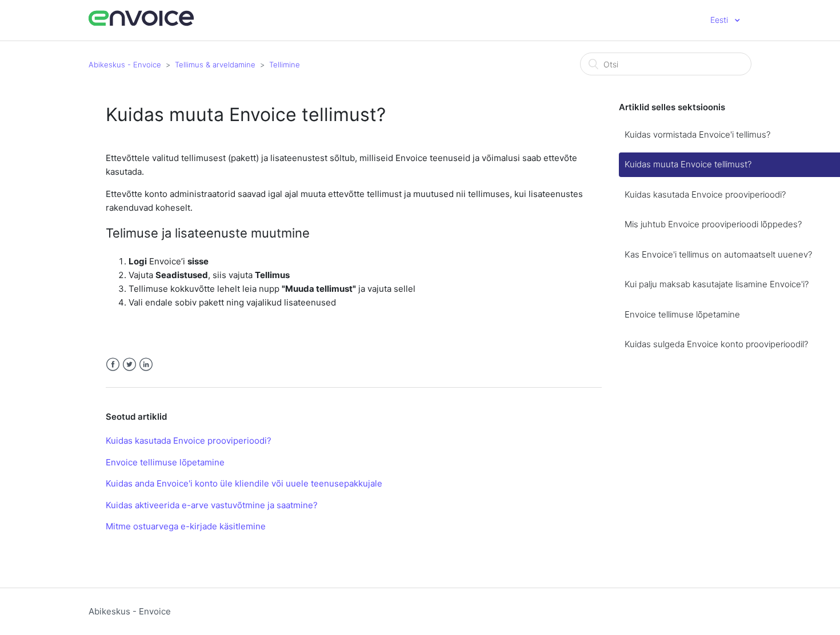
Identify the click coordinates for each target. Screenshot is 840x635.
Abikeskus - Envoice (125, 64)
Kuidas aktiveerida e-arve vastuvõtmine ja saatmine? (212, 505)
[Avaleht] (141, 24)
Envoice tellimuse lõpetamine (165, 462)
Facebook (113, 364)
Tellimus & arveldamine (215, 64)
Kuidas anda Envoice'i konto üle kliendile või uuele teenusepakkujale (244, 483)
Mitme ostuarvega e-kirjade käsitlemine (186, 526)
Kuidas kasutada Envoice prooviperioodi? (188, 440)
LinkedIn (146, 364)
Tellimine (284, 64)
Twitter (129, 364)
